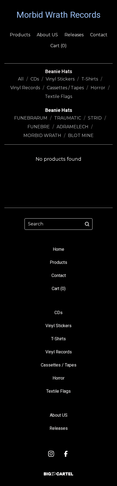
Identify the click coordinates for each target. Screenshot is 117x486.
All (21, 79)
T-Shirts (89, 79)
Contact (98, 34)
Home (58, 249)
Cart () (58, 45)
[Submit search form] (87, 224)
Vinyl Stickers (60, 79)
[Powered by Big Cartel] (58, 474)
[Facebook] (66, 454)
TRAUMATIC (67, 118)
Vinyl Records (25, 87)
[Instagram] (51, 454)
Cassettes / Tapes (65, 87)
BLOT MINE (81, 135)
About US (47, 34)
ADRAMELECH (72, 126)
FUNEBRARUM (30, 118)
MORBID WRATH (42, 135)
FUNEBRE (38, 126)
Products (20, 34)
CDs (34, 79)
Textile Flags (58, 96)
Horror (98, 87)
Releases (74, 34)
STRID (95, 118)
